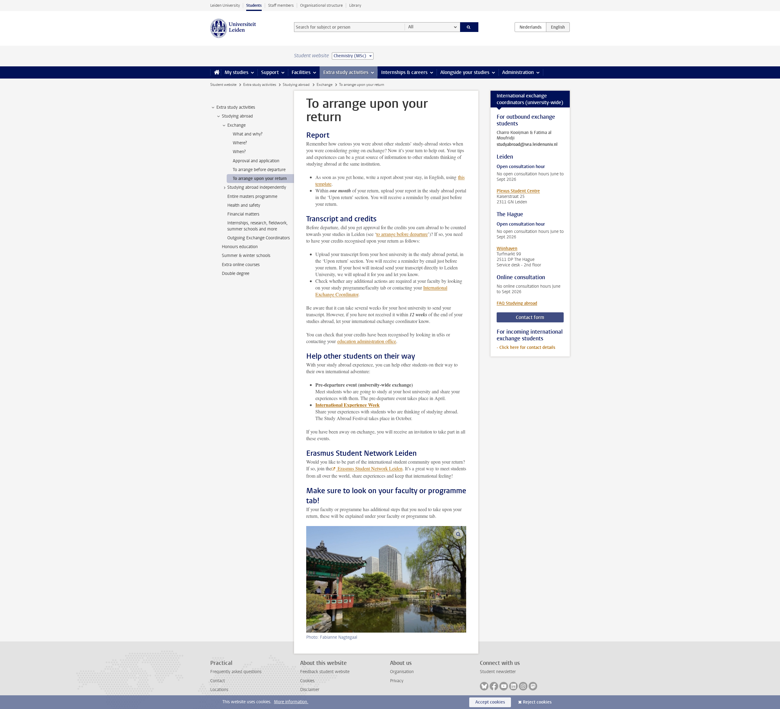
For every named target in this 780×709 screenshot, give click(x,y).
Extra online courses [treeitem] (241, 265)
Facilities (301, 72)
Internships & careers (404, 72)
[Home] (215, 72)
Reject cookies (537, 702)
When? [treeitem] (239, 152)
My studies (236, 72)
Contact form (530, 317)
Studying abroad (296, 84)
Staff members (281, 5)
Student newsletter (498, 672)
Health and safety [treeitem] (243, 205)
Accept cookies (490, 702)
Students (254, 5)
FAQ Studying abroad (517, 303)
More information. (291, 702)
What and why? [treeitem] (247, 134)
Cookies (307, 681)
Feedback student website (324, 672)
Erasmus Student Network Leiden (369, 468)
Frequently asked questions (235, 672)
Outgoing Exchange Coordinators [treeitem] (258, 238)
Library (355, 5)
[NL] (530, 27)
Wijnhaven (507, 248)
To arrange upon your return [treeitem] (260, 178)
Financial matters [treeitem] (243, 214)
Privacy (396, 681)
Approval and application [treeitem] (256, 161)
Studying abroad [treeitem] (237, 116)
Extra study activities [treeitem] (235, 107)
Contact (217, 681)
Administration (518, 72)
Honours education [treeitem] (240, 247)
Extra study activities (345, 72)
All (410, 27)
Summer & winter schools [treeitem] (246, 255)
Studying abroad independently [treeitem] (256, 187)
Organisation (402, 672)
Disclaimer (309, 690)
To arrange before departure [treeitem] (259, 170)
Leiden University (225, 5)
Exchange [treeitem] (236, 125)
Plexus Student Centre (518, 191)
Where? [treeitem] (240, 143)
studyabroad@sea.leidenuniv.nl (527, 144)
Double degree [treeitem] (235, 273)
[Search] (469, 27)
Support (270, 72)
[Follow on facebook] (494, 686)
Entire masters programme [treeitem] (252, 196)
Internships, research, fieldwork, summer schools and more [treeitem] (257, 226)
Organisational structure (321, 5)
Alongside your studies (464, 72)
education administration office (366, 341)
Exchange (324, 84)
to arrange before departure (402, 234)
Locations (219, 690)
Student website (223, 84)
